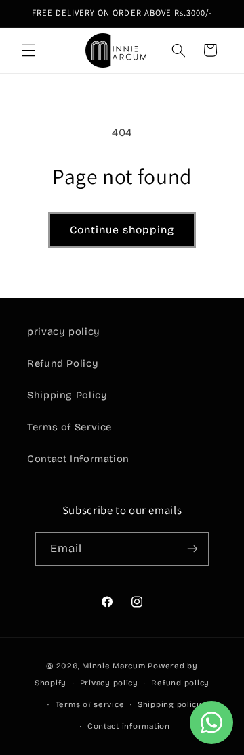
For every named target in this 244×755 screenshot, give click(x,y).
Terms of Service (69, 427)
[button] (28, 50)
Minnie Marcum (114, 665)
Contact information (128, 726)
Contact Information (78, 459)
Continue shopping (122, 229)
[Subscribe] (192, 549)
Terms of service (90, 704)
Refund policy (180, 682)
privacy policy (63, 331)
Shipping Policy (67, 395)
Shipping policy (170, 704)
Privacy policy (109, 682)
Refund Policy (62, 363)
